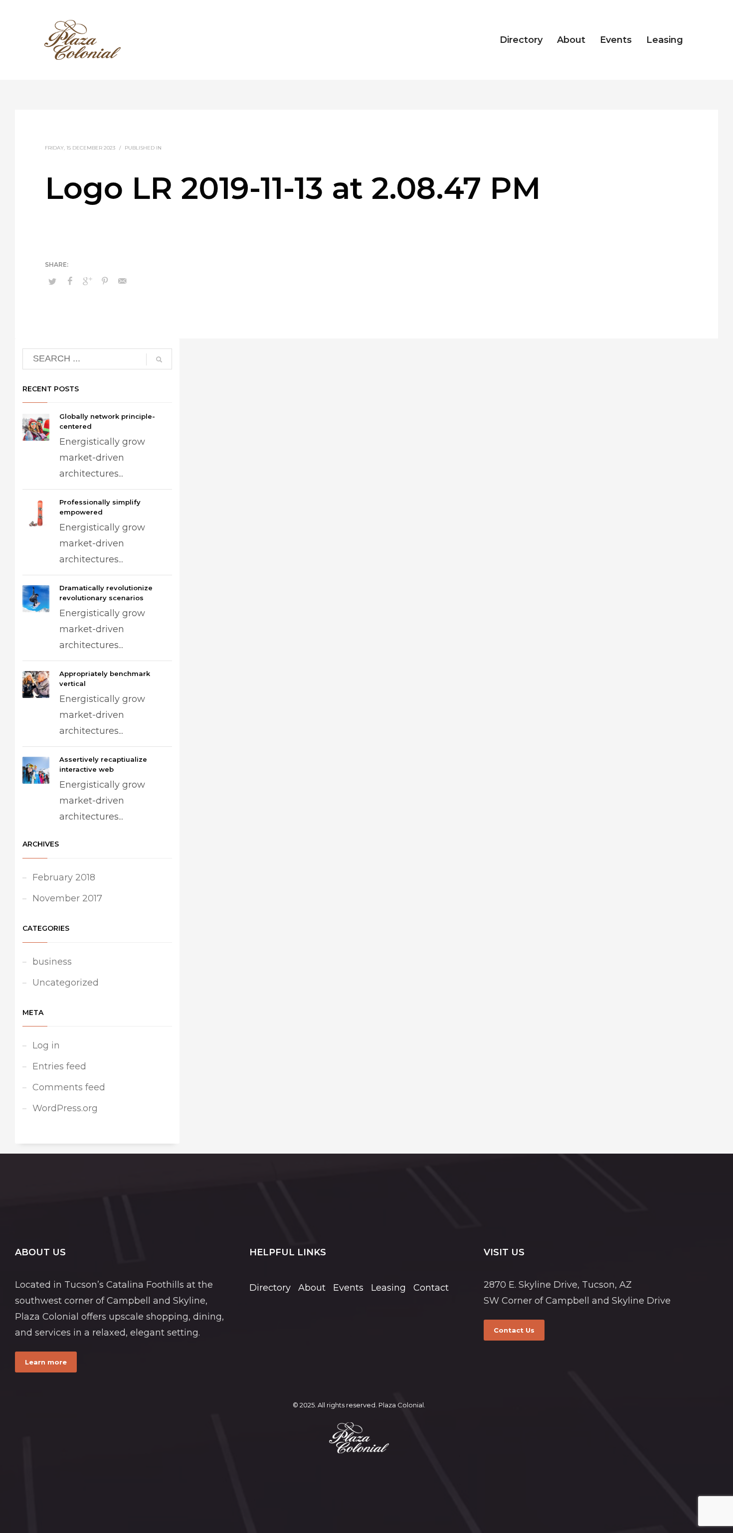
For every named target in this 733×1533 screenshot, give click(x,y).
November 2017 (67, 898)
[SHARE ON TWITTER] (52, 281)
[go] (159, 359)
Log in (46, 1045)
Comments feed (68, 1087)
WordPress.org (65, 1108)
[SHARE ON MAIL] (122, 281)
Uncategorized (65, 982)
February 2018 (63, 877)
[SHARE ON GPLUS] (87, 281)
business (52, 961)
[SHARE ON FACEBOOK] (69, 281)
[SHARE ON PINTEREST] (104, 281)
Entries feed (59, 1066)
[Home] (359, 1437)
